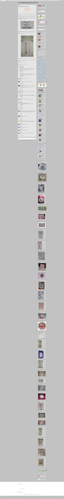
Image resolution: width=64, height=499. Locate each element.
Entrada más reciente (20, 138)
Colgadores (42, 61)
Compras (45, 61)
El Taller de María (41, 123)
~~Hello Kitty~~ (42, 114)
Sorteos (41, 79)
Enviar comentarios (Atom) (28, 140)
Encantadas (39, 64)
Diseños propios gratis (42, 63)
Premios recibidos (40, 71)
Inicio (27, 138)
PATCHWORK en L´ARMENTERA (41, 118)
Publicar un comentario (21, 135)
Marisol (20, 98)
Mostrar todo (45, 142)
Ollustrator (33, 494)
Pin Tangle (40, 145)
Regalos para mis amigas (42, 74)
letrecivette (40, 150)
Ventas (44, 80)
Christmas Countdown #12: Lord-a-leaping (42, 155)
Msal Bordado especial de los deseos (42, 68)
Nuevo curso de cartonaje (42, 39)
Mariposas (43, 66)
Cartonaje (39, 61)
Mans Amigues (40, 133)
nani (20, 80)
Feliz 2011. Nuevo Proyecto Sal (43, 36)
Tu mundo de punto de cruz (28, 2)
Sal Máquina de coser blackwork (42, 77)
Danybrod (40, 148)
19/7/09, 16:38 (21, 79)
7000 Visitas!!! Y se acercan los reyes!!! (43, 42)
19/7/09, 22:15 (21, 100)
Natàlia (20, 115)
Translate (43, 12)
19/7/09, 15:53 (21, 76)
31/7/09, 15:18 (21, 134)
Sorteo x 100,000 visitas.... (42, 33)
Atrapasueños (41, 59)
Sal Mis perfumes (40, 78)
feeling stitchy (40, 154)
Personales (44, 70)
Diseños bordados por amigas (42, 62)
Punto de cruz (44, 71)
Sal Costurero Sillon (41, 76)
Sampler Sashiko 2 (43, 119)
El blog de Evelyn (41, 94)
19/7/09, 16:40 (21, 83)
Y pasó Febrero (42, 138)
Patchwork (40, 70)
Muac (20, 123)
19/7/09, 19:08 (21, 89)
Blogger (39, 494)
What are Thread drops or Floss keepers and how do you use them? (42, 146)
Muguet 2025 (42, 124)
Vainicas (43, 80)
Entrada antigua (34, 138)
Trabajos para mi (40, 80)
